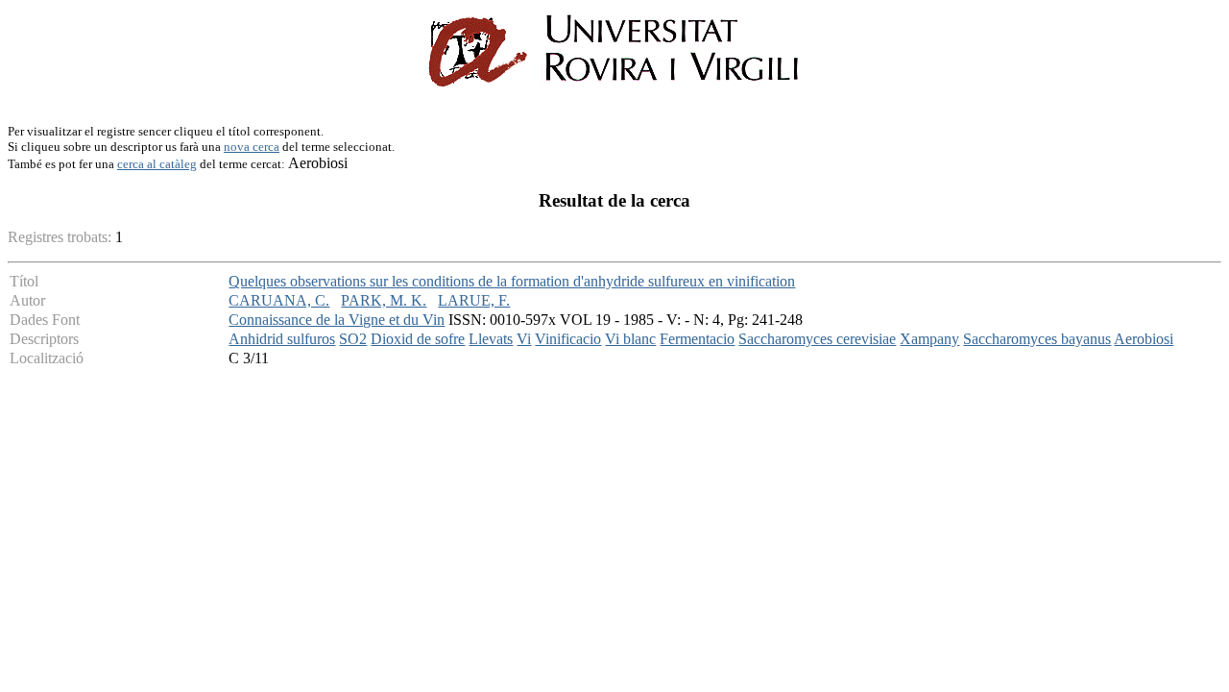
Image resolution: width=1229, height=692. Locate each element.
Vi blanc (630, 339)
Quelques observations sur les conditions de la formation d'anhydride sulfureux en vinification (512, 281)
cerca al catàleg (157, 164)
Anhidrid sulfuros (282, 339)
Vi (524, 339)
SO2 (353, 339)
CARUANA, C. (279, 300)
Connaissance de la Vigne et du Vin (337, 319)
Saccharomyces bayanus (1037, 339)
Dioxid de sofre (418, 339)
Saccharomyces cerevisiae (817, 339)
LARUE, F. (474, 300)
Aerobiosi (1143, 339)
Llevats (491, 339)
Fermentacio (697, 339)
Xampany (929, 339)
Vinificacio (568, 339)
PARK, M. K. (383, 300)
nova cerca (251, 146)
